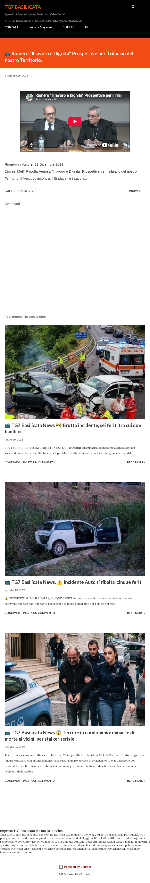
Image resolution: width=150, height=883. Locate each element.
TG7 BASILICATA (23, 7)
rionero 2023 (25, 191)
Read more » (136, 462)
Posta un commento (39, 462)
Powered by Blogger (77, 867)
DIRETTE (68, 27)
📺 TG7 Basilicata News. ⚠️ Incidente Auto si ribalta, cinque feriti (74, 582)
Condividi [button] (133, 191)
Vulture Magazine (40, 27)
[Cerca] (133, 7)
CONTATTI (12, 27)
